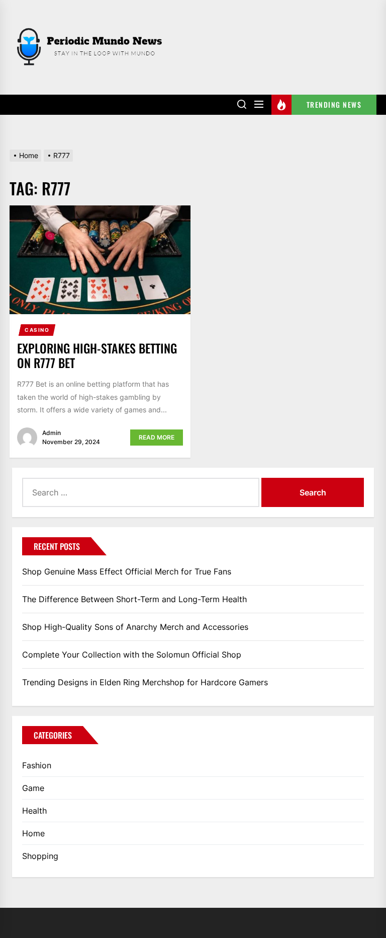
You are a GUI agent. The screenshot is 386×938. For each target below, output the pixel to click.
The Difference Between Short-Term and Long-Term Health (134, 599)
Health (34, 811)
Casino (37, 330)
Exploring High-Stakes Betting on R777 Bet (97, 355)
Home (33, 833)
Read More (156, 437)
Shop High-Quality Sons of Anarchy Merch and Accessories (135, 627)
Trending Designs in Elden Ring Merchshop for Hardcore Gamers (145, 682)
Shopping (40, 856)
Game (33, 788)
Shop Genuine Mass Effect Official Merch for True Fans (126, 571)
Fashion (36, 765)
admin (51, 433)
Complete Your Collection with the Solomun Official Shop (131, 655)
